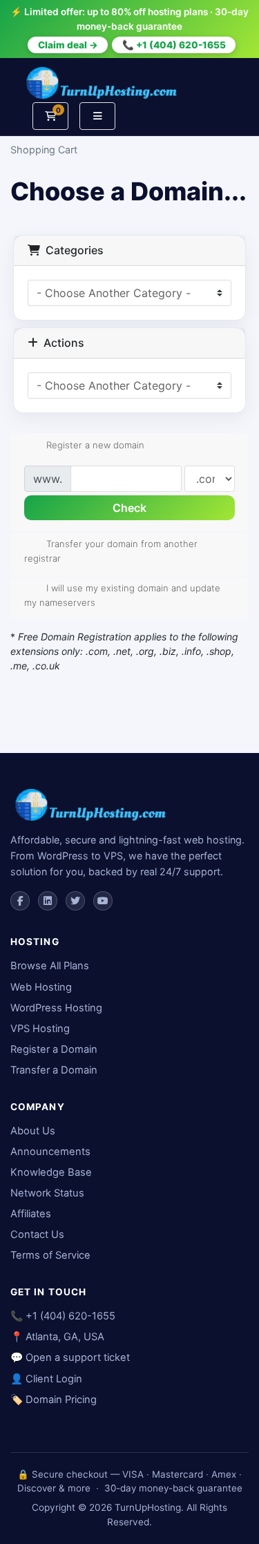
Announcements (50, 1151)
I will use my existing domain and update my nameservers (122, 594)
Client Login (54, 1379)
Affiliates (30, 1214)
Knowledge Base (51, 1172)
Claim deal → (68, 44)
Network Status (47, 1193)
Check (129, 508)
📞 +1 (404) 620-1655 (174, 44)
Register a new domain (95, 444)
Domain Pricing (61, 1399)
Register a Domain (53, 1049)
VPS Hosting (40, 1028)
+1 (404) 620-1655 (70, 1316)
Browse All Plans (49, 966)
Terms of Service (50, 1255)
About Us (32, 1131)
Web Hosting (41, 987)
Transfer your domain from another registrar (111, 551)
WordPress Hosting (56, 1008)
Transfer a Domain (53, 1070)
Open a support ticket (78, 1357)
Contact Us (37, 1234)
